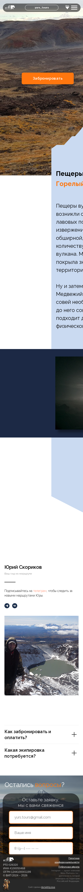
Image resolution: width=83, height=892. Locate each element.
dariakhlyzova (48, 887)
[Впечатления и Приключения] (14, 605)
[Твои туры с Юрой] (7, 605)
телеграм (39, 591)
